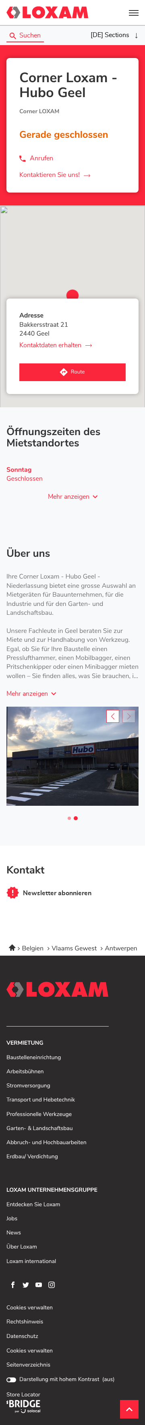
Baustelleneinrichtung (33, 1058)
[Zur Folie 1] (69, 818)
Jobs (11, 1219)
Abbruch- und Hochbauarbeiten (46, 1143)
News (13, 1233)
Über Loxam (21, 1247)
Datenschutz (22, 1337)
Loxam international (31, 1262)
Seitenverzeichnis (28, 1365)
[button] (134, 12)
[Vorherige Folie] (112, 716)
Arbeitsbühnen (25, 1072)
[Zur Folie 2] (76, 818)
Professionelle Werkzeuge (39, 1115)
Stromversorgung (28, 1086)
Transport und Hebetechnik (40, 1100)
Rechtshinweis (24, 1322)
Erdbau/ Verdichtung (32, 1157)
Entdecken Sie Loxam (33, 1205)
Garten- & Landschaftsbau (39, 1129)
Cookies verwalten (29, 1308)
